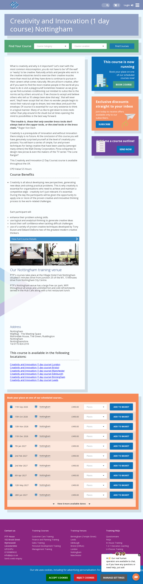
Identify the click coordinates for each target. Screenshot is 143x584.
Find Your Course (20, 46)
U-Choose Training (114, 549)
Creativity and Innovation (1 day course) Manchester (37, 370)
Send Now (126, 149)
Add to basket (121, 407)
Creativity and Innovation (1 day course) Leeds (34, 380)
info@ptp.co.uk (11, 555)
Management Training (42, 549)
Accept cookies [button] (58, 577)
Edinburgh (75, 542)
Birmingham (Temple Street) (83, 536)
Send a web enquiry (13, 558)
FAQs (108, 539)
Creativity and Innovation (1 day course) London (35, 364)
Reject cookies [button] (85, 577)
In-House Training (114, 542)
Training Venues (78, 530)
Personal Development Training (46, 546)
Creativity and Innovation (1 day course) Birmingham (37, 377)
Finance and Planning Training (45, 539)
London (74, 549)
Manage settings (113, 577)
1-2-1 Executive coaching (117, 546)
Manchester (76, 555)
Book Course (124, 84)
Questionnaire (112, 536)
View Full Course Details (23, 239)
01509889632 (10, 552)
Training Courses (40, 530)
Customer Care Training (42, 536)
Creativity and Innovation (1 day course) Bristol (34, 367)
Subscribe (104, 124)
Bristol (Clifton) (77, 546)
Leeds (73, 539)
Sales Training (38, 542)
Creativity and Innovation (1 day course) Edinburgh (36, 373)
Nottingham (76, 552)
